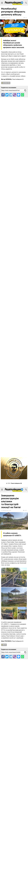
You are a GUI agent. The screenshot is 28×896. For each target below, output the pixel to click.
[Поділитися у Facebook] (3, 94)
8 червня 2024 (4, 17)
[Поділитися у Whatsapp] (22, 94)
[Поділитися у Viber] (14, 94)
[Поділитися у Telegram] (10, 94)
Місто (4, 644)
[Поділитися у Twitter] (6, 94)
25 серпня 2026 (4, 510)
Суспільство (6, 83)
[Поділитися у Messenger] (18, 94)
